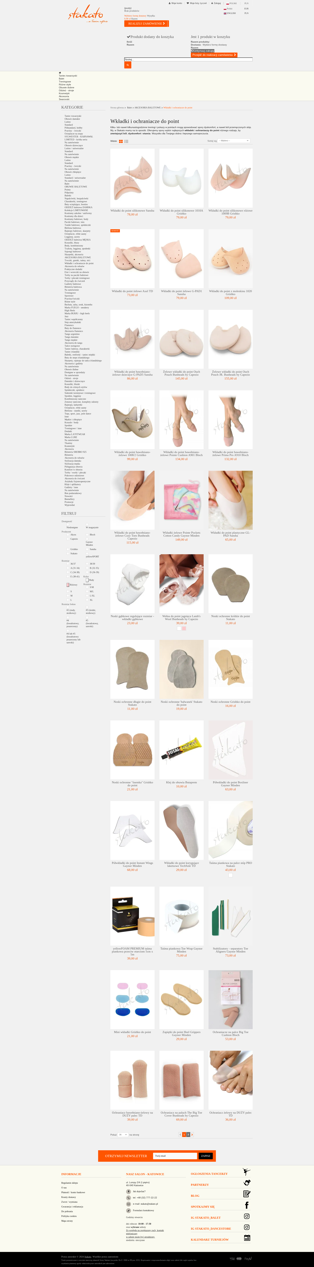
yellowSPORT (92, 556)
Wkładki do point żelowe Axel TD (132, 291)
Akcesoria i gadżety (74, 363)
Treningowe (70, 293)
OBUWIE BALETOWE (76, 187)
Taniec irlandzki (72, 352)
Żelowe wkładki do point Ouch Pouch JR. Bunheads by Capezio (230, 373)
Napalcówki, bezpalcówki (76, 198)
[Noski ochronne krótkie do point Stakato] (231, 583)
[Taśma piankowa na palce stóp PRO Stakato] (231, 830)
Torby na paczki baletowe (76, 275)
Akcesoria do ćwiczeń (75, 478)
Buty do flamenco (73, 328)
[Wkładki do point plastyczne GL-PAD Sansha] (231, 500)
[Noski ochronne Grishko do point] (231, 669)
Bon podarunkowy (73, 493)
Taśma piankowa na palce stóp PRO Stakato (230, 864)
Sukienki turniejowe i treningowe (80, 393)
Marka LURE (71, 437)
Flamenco (69, 325)
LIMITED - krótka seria (76, 139)
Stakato (73, 553)
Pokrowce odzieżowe (74, 475)
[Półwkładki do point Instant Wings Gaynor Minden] (132, 830)
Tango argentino (72, 334)
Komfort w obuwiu (73, 469)
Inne (67, 416)
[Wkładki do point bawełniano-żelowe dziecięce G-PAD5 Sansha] (132, 339)
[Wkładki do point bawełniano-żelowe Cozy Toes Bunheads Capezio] (132, 500)
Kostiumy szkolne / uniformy (78, 213)
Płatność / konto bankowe (73, 1192)
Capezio (74, 539)
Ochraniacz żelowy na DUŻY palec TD (230, 1114)
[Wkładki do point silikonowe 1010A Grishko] (181, 178)
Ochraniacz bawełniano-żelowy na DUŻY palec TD (132, 1114)
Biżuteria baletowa (73, 287)
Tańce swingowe (72, 346)
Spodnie (68, 425)
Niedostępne (72, 527)
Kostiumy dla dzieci (74, 216)
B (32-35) (94, 568)
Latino (68, 122)
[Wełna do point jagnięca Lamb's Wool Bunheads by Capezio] (181, 583)
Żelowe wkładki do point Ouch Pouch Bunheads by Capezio (181, 373)
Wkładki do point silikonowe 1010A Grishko (181, 212)
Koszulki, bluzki (72, 384)
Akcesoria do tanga (73, 343)
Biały (91, 580)
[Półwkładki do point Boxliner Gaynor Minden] (231, 749)
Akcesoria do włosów (74, 266)
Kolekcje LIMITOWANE (76, 210)
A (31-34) (75, 568)
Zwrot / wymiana (69, 1202)
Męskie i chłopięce (73, 419)
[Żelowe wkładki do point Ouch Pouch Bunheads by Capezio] (181, 339)
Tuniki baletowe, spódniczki (78, 225)
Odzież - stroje (71, 378)
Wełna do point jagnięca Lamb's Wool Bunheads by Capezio (181, 618)
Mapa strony (67, 1221)
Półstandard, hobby (73, 128)
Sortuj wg (212, 141)
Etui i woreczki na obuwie (77, 272)
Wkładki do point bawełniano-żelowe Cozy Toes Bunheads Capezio (132, 535)
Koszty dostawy (68, 1197)
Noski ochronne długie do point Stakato (132, 703)
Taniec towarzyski (73, 116)
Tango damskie (71, 337)
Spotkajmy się (203, 1206)
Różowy (73, 585)
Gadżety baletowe (73, 284)
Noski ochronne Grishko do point (230, 701)
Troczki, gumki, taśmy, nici (77, 260)
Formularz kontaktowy (143, 1210)
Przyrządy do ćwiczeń (75, 281)
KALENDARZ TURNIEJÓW (210, 1239)
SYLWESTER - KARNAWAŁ (79, 136)
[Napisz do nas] (128, 1204)
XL (91, 600)
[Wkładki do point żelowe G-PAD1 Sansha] (181, 258)
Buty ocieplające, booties (76, 204)
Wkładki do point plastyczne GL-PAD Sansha (230, 534)
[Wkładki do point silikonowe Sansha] (132, 178)
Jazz (66, 316)
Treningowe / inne (73, 428)
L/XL (92, 596)
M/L (92, 591)
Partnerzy (200, 1184)
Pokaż (113, 1134)
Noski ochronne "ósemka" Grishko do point (132, 784)
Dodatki (68, 431)
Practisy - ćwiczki (73, 131)
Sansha (93, 549)
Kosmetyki (70, 446)
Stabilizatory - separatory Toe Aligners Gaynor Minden (230, 950)
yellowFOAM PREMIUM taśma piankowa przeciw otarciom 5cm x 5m (132, 951)
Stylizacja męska (72, 464)
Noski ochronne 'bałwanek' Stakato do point (181, 703)
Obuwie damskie (72, 119)
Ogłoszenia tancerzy (209, 1173)
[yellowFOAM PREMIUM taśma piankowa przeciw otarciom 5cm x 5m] (132, 916)
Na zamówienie (72, 142)
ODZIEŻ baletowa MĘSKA (78, 240)
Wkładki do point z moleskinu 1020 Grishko (230, 293)
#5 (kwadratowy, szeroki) (92, 623)
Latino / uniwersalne (74, 148)
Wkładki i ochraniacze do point (79, 263)
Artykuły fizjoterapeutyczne (77, 481)
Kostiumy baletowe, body (76, 219)
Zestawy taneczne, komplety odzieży (81, 402)
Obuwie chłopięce (73, 172)
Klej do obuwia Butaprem (181, 782)
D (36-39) (94, 572)
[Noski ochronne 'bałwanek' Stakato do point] (181, 669)
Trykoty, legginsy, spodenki (77, 248)
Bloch (92, 534)
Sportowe (69, 296)
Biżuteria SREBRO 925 (76, 452)
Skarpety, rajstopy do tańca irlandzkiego (83, 360)
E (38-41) (75, 576)
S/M (92, 587)
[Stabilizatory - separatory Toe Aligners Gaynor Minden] (231, 916)
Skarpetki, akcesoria (74, 254)
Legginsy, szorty (72, 237)
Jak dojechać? (139, 1191)
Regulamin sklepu (69, 1183)
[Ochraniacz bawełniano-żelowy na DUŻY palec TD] (132, 1080)
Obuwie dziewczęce (74, 145)
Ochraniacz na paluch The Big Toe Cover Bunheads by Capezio (181, 1114)
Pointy (68, 189)
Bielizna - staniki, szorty (76, 411)
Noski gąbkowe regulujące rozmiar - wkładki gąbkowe (132, 618)
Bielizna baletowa (73, 228)
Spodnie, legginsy (73, 396)
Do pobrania (67, 1211)
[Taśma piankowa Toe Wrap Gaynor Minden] (181, 916)
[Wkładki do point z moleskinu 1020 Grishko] (231, 258)
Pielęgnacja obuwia (73, 467)
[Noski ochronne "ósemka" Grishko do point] (132, 749)
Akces (73, 534)
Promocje (69, 502)
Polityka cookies (69, 1216)
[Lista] (126, 142)
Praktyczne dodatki (73, 269)
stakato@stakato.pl (149, 1204)
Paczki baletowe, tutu (74, 222)
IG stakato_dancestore (211, 1228)
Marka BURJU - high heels (77, 313)
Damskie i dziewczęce (75, 381)
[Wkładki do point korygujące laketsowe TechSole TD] (181, 830)
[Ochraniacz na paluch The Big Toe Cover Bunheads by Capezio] (181, 1080)
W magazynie (92, 527)
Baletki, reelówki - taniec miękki (80, 355)
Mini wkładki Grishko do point (132, 1032)
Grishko (74, 549)
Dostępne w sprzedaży (75, 372)
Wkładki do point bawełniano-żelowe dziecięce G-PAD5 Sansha (132, 373)
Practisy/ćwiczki (72, 299)
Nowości (69, 496)
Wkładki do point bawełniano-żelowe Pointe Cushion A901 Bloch (181, 453)
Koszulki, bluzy (72, 243)
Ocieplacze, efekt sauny (75, 234)
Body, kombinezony (74, 245)
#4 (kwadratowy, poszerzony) (73, 623)
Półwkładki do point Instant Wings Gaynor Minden (132, 864)
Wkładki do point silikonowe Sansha (132, 210)
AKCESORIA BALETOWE (78, 257)
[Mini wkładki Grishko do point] (132, 999)
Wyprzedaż (70, 505)
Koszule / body (71, 422)
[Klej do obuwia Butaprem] (181, 749)
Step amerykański (73, 322)
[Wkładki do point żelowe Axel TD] (132, 258)
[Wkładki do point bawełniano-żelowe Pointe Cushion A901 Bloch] (181, 419)
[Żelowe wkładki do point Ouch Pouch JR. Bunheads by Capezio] (231, 339)
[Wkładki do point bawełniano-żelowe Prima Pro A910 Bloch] (231, 419)
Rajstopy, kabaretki (73, 405)
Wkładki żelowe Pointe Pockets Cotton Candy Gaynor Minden (181, 534)
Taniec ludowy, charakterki (77, 349)
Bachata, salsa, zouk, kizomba (78, 304)
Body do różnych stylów (76, 387)
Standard (69, 125)
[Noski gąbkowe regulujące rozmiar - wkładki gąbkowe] (132, 583)
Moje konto (177, 3)
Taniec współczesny (74, 319)
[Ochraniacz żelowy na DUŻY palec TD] (231, 1080)
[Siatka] (121, 142)
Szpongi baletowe (73, 251)
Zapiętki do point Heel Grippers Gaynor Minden (182, 1033)
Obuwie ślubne (71, 369)
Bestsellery (70, 499)
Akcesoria (69, 449)
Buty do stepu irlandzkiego (77, 357)
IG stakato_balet (206, 1217)
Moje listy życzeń (198, 3)
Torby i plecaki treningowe (77, 278)
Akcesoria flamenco (74, 331)
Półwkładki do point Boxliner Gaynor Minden (230, 784)
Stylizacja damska (73, 461)
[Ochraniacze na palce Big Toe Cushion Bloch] (231, 999)
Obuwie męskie (72, 157)
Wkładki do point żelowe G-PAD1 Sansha (181, 293)
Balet (67, 184)
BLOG (195, 1195)
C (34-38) (75, 572)
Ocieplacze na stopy (74, 133)
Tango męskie (71, 340)
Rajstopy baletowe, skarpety (77, 231)
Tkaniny (68, 443)
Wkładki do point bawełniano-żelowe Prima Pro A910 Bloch (230, 453)
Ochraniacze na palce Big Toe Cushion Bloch (230, 1033)
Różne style (70, 301)
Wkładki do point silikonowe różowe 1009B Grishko (231, 212)
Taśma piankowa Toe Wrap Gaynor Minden (181, 950)
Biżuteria (69, 455)
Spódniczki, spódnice (74, 390)
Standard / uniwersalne (75, 178)
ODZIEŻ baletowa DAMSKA (78, 207)
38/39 (92, 564)
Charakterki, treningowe (76, 201)
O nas (64, 1187)
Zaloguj (217, 3)
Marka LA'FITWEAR (75, 434)
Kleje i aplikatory (73, 484)
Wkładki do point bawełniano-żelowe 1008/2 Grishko (132, 453)
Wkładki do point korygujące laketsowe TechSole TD (181, 864)
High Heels (70, 310)
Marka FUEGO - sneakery (77, 307)
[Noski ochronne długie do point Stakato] (132, 669)
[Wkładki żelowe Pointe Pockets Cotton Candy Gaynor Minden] (181, 500)
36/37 (73, 564)
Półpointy (69, 192)
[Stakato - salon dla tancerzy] (93, 14)
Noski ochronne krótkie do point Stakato (230, 618)
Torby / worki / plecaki (75, 472)
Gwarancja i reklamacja (72, 1206)
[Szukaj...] (127, 64)
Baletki (68, 195)
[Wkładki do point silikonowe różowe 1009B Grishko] (231, 178)
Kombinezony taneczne (75, 399)
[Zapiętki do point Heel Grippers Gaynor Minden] (181, 999)
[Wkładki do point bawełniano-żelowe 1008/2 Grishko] (132, 419)
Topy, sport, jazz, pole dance (78, 413)
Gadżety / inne (71, 487)
